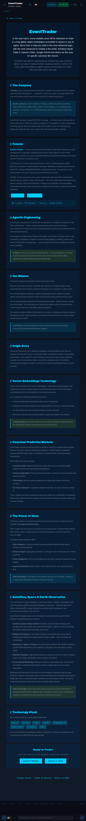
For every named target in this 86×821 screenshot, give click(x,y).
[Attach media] (15, 818)
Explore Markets (31, 761)
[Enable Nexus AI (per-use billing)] (9, 818)
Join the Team (34, 195)
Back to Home (16, 18)
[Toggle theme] (43, 4)
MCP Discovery (30, 203)
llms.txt (42, 203)
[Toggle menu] (81, 4)
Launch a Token (55, 761)
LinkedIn (18, 195)
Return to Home (62, 778)
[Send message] (82, 818)
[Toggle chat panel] (76, 818)
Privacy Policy (24, 778)
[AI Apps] (30, 4)
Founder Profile (56, 203)
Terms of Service (43, 778)
